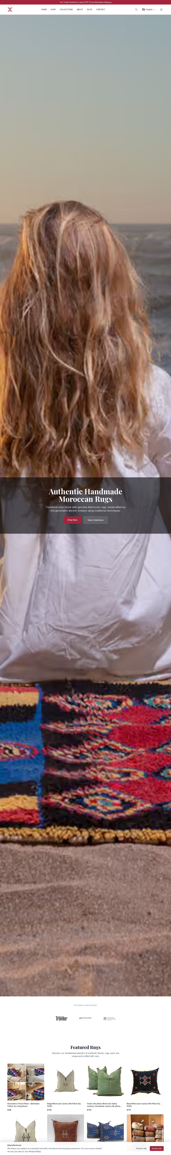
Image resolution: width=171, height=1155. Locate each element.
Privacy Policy (35, 1151)
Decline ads (141, 1148)
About (80, 9)
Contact (100, 9)
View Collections (95, 520)
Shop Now (72, 520)
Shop (53, 9)
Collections (66, 9)
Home (44, 9)
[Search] (136, 9)
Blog (89, 9)
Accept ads (157, 1148)
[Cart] (161, 9)
